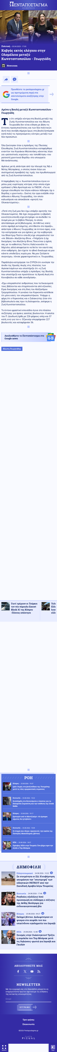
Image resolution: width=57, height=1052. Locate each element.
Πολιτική (5, 46)
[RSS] (38, 971)
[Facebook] (18, 971)
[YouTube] (32, 971)
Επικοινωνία (28, 1024)
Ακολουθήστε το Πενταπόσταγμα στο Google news (24, 337)
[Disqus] (28, 658)
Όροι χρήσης (28, 1019)
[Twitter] (25, 971)
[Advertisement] (28, 478)
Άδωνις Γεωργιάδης (12, 348)
